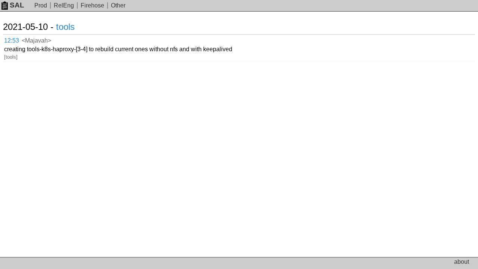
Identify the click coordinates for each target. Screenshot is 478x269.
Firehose (92, 5)
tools (65, 27)
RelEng (64, 5)
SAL (17, 5)
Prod (40, 5)
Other (118, 5)
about (461, 262)
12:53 (11, 40)
